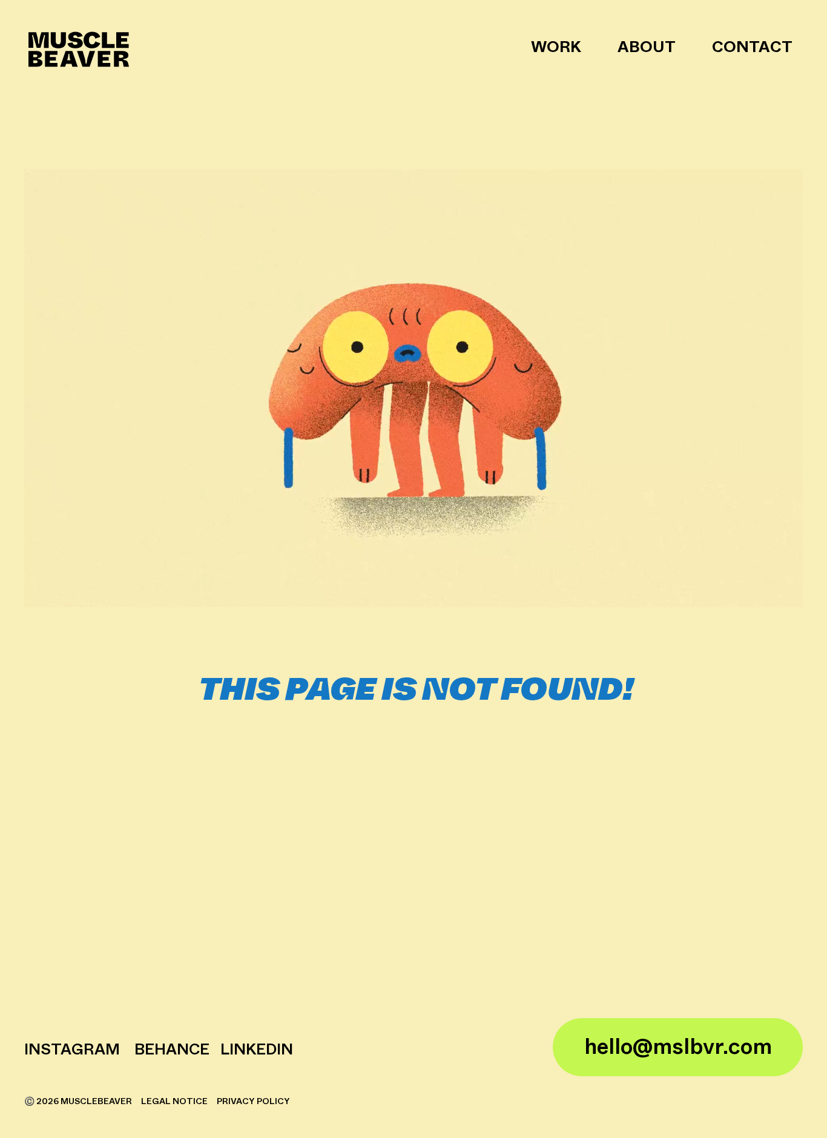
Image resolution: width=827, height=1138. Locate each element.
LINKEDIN (255, 1049)
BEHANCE (171, 1049)
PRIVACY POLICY (253, 1101)
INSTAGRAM (72, 1049)
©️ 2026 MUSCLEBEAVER (79, 1101)
